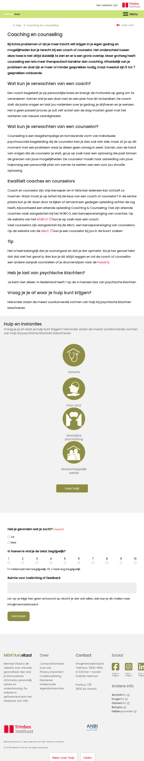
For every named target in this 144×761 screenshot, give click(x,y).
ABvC (45, 231)
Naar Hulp (72, 488)
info (119, 695)
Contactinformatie (52, 664)
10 (135, 559)
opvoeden (122, 711)
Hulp (18, 25)
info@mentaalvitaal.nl (90, 664)
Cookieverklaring (50, 676)
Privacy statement (52, 672)
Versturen (18, 616)
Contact (84, 655)
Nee (13, 542)
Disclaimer (46, 680)
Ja (12, 537)
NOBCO (42, 219)
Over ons (45, 668)
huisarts (103, 262)
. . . (9, 25)
